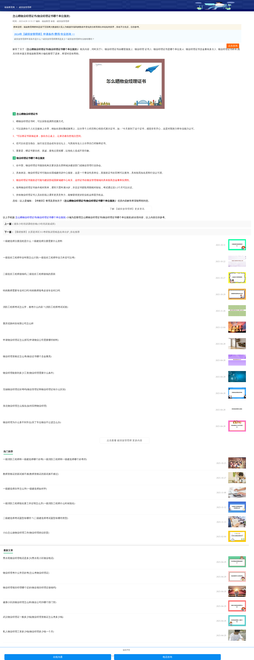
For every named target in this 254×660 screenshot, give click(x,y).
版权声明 (126, 650)
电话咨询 (167, 657)
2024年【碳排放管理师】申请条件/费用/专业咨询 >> (44, 34)
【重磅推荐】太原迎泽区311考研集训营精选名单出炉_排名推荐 (47, 232)
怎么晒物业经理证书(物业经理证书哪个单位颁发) (40, 217)
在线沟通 (57, 657)
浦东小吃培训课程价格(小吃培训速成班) (34, 224)
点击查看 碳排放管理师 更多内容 (124, 440)
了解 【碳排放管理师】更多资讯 (127, 209)
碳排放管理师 (25, 7)
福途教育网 (9, 7)
